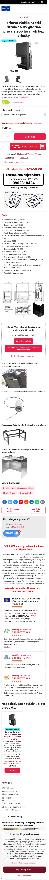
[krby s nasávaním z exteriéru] (14, 387)
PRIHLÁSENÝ (32, 613)
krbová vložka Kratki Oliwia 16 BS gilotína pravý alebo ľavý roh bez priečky (12, 735)
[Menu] (44, 8)
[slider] (17, 607)
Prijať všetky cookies (24, 869)
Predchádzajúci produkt (13, 510)
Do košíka (30, 136)
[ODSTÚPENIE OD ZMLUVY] (33, 207)
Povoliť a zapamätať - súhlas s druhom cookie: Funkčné (23, 349)
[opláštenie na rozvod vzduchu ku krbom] (14, 478)
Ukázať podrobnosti (24, 875)
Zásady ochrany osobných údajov (24, 863)
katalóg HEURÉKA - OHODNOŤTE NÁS (21, 656)
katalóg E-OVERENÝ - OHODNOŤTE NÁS (22, 630)
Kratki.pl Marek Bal (16, 162)
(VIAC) (33, 616)
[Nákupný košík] (38, 8)
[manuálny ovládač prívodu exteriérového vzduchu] (14, 420)
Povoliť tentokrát (23, 341)
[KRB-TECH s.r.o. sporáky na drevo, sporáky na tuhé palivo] (23, 647)
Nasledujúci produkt (35, 510)
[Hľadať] (32, 8)
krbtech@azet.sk (17, 527)
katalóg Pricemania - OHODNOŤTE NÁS (22, 676)
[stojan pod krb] (14, 445)
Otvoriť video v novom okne (24, 356)
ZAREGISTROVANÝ (15, 613)
